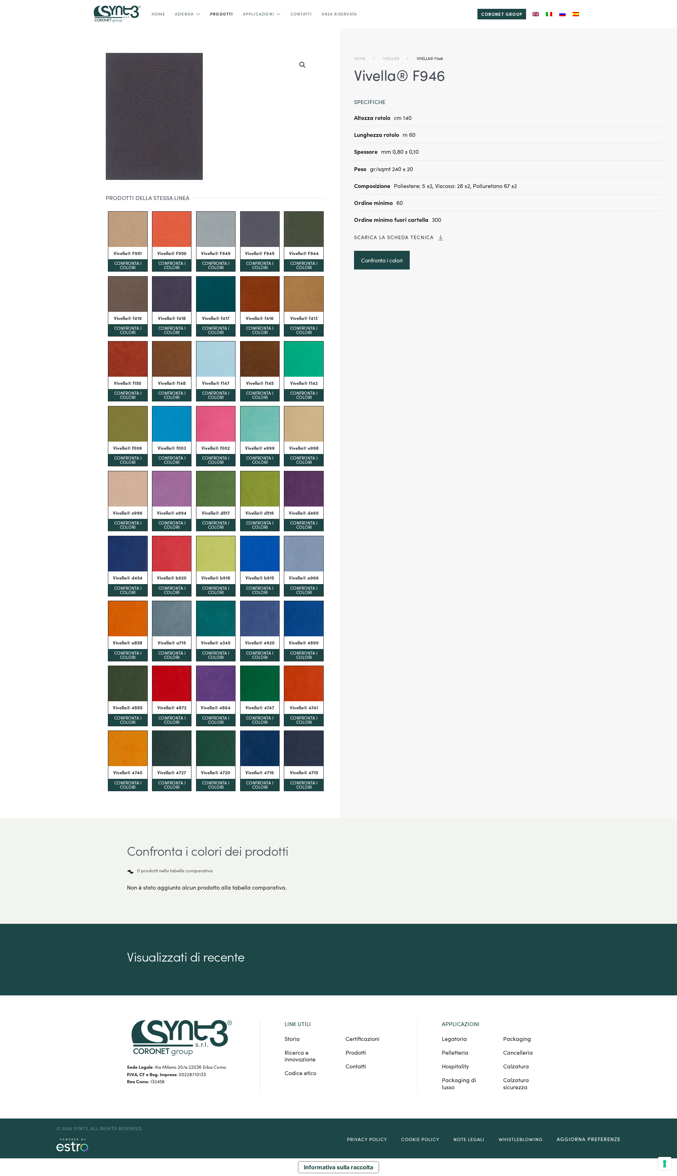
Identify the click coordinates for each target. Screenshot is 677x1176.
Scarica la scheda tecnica (394, 237)
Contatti (301, 14)
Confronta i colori (127, 265)
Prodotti (221, 14)
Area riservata (339, 14)
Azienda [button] (184, 14)
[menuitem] (535, 14)
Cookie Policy (420, 1139)
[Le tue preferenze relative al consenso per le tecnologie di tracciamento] (664, 1163)
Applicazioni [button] (258, 14)
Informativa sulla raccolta (338, 1167)
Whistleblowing (521, 1139)
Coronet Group (501, 14)
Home (158, 14)
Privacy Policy (367, 1139)
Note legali (468, 1139)
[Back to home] (116, 14)
